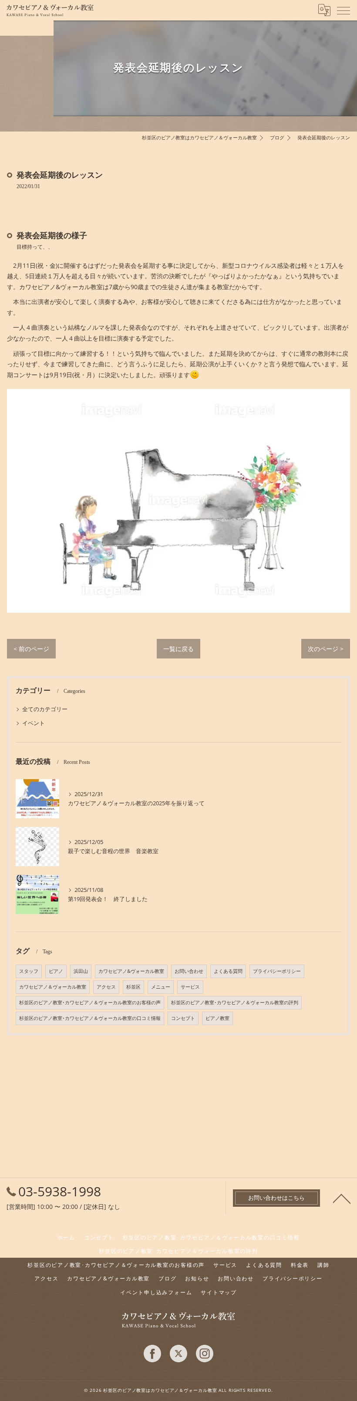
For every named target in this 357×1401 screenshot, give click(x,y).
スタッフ (28, 971)
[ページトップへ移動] (341, 1198)
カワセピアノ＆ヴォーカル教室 (52, 987)
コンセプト (183, 1018)
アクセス (106, 987)
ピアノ (56, 971)
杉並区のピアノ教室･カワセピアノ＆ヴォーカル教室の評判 (234, 1002)
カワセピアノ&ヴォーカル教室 (131, 971)
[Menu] (343, 10)
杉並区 (133, 987)
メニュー (160, 987)
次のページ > (326, 649)
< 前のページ (31, 649)
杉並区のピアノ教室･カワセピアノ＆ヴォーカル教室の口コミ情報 (90, 1018)
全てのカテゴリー (44, 709)
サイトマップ (219, 1292)
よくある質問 (228, 971)
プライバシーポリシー (277, 971)
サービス (190, 987)
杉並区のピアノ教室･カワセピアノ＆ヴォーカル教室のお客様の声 (90, 1002)
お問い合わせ (189, 971)
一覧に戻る (178, 649)
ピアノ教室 (217, 1018)
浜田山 (81, 971)
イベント (33, 723)
